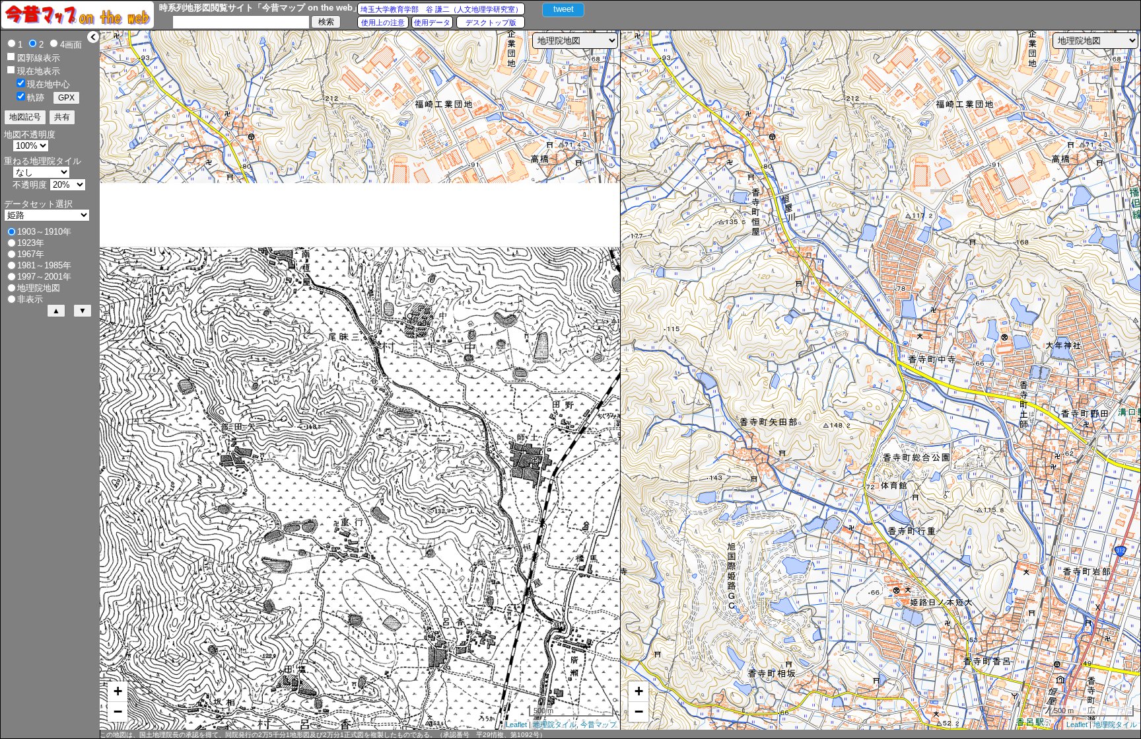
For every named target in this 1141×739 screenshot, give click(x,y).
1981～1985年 (44, 265)
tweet (563, 9)
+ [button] (118, 691)
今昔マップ (598, 724)
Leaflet (516, 724)
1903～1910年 (44, 232)
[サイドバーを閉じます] (93, 37)
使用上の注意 (383, 22)
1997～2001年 (44, 277)
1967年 (30, 254)
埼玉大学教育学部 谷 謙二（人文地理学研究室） (441, 9)
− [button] (118, 711)
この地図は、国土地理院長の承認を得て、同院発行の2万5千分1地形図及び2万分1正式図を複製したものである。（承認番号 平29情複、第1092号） (323, 734)
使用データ (432, 22)
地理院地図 (38, 288)
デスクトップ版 (491, 22)
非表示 (30, 299)
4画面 (71, 45)
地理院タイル (554, 724)
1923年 (30, 243)
